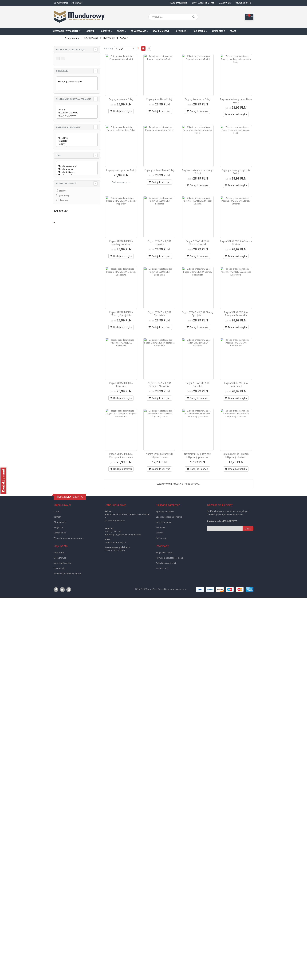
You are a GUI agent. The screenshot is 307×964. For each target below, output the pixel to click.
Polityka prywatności (166, 562)
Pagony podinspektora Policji (159, 170)
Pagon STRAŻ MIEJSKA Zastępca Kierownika (236, 313)
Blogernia (58, 526)
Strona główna (72, 38)
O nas (56, 511)
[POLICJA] (75, 109)
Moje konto (59, 552)
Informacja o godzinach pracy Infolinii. (123, 534)
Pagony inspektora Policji (159, 99)
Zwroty (159, 532)
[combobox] (173, 17)
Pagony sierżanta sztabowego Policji (197, 171)
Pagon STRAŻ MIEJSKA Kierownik (121, 384)
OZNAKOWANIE (91, 38)
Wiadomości (59, 567)
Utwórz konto (243, 3)
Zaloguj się (225, 3)
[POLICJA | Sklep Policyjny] (75, 81)
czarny (62, 190)
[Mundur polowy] (75, 169)
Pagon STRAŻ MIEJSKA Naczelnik (197, 384)
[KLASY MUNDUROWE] (75, 112)
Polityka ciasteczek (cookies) (169, 557)
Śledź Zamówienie (178, 3)
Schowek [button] (77, 3)
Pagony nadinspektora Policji (121, 170)
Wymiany (160, 526)
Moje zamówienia (62, 562)
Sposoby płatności (165, 511)
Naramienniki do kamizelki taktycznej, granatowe (197, 455)
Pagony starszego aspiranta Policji (235, 171)
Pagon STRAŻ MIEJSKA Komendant (236, 384)
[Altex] (58, 59)
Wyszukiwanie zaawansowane (69, 537)
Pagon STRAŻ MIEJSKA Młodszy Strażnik (197, 242)
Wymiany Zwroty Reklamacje (67, 573)
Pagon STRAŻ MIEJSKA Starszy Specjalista (197, 313)
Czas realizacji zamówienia (169, 516)
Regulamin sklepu (164, 552)
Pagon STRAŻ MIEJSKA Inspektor (159, 242)
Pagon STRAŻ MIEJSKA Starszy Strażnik (236, 242)
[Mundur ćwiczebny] (75, 166)
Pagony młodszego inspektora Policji (236, 101)
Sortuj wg (108, 48)
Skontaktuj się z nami (203, 3)
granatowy (64, 195)
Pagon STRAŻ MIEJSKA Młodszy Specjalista (121, 313)
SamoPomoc (60, 532)
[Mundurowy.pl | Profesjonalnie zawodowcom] (79, 17)
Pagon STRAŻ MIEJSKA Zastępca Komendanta (121, 455)
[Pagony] (75, 143)
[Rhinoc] (63, 59)
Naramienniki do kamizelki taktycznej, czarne (159, 455)
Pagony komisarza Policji (198, 99)
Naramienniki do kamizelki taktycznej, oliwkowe (235, 455)
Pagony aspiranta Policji (121, 99)
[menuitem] (200, 31)
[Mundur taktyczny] (75, 172)
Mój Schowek (60, 557)
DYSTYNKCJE (109, 38)
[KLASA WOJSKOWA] (75, 115)
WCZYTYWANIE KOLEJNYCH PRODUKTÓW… (178, 483)
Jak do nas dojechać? (115, 520)
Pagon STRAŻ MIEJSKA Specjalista (159, 313)
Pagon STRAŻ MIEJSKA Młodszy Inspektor (121, 242)
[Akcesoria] (75, 137)
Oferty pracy (60, 521)
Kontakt (57, 516)
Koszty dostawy (163, 521)
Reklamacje (161, 537)
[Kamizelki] (75, 140)
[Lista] (149, 48)
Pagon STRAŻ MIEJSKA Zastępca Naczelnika (159, 384)
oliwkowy (63, 200)
